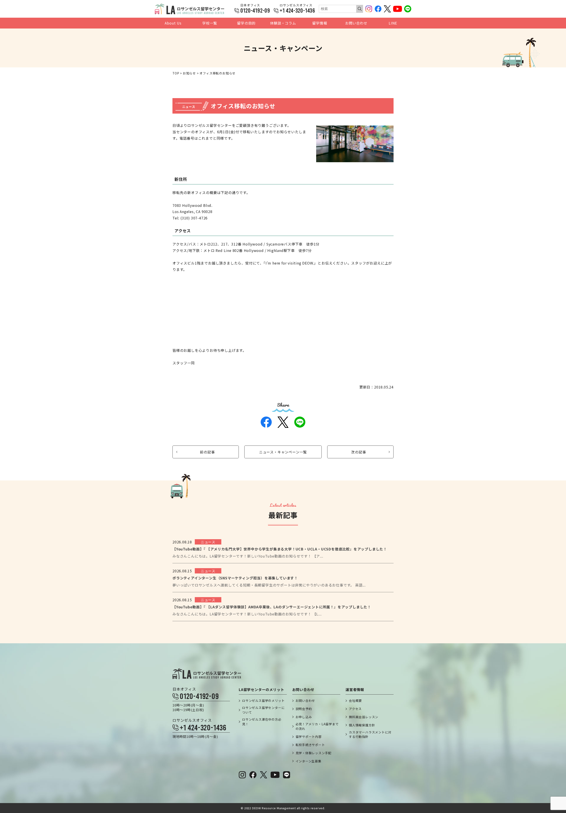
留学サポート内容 (309, 736)
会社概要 (355, 700)
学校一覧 (209, 23)
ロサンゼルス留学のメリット (263, 700)
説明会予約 (304, 708)
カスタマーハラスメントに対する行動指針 (370, 734)
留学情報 (319, 23)
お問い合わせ (356, 23)
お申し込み (304, 717)
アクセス (355, 708)
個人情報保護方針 (362, 725)
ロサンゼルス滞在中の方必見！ (261, 721)
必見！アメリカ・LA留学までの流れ (317, 726)
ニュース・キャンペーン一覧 (283, 452)
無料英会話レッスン (363, 717)
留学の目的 (246, 23)
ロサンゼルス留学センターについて (263, 709)
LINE (393, 23)
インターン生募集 (308, 761)
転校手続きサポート (310, 745)
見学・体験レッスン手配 (314, 753)
